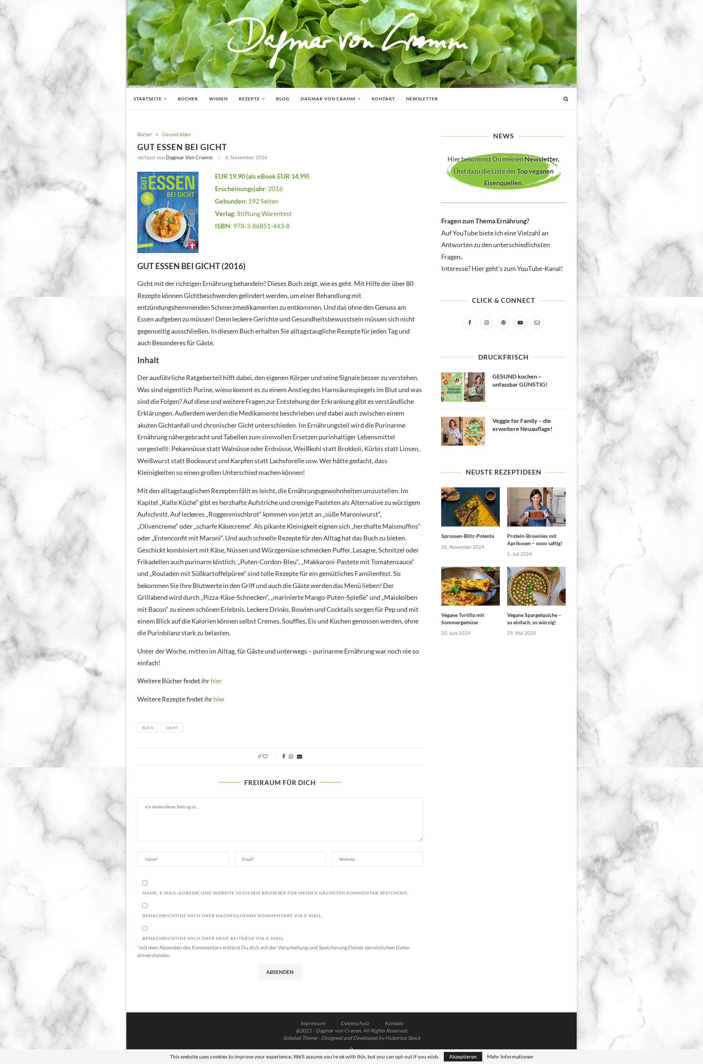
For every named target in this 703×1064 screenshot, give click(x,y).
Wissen (218, 98)
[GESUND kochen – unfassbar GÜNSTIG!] (463, 387)
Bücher (188, 98)
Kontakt (383, 98)
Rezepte (249, 98)
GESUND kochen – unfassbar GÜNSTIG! (520, 380)
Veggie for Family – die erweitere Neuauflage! (522, 424)
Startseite (148, 98)
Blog (283, 98)
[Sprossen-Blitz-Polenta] (470, 507)
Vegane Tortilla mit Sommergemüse (462, 618)
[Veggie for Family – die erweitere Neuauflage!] (463, 431)
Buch (147, 727)
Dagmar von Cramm (328, 98)
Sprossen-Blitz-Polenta (467, 536)
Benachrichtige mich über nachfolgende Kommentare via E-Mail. (232, 915)
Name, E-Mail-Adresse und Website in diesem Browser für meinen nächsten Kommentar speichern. (275, 893)
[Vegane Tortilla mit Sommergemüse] (470, 586)
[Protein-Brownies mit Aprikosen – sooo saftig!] (536, 507)
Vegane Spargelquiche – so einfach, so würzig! (534, 618)
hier (216, 681)
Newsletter (422, 98)
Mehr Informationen (510, 1056)
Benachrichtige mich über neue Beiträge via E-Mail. (213, 938)
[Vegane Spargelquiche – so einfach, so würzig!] (536, 586)
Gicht (172, 727)
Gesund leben (176, 134)
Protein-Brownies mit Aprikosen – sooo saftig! (534, 539)
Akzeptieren (463, 1056)
